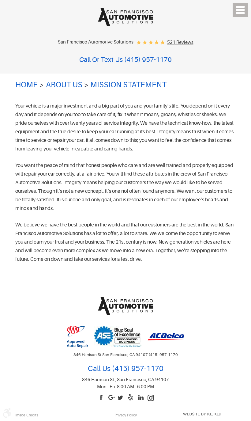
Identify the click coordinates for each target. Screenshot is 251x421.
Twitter (121, 398)
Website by (202, 414)
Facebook (102, 398)
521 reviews (180, 42)
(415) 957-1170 (137, 369)
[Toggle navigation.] (240, 10)
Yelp (131, 398)
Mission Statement (128, 85)
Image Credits (26, 415)
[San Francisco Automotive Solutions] (125, 24)
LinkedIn (141, 398)
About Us (64, 85)
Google (111, 398)
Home (26, 85)
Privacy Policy (125, 415)
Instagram (151, 398)
